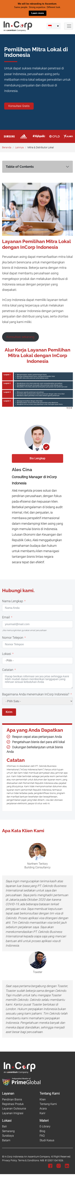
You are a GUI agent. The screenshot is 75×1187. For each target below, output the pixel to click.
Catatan (7, 669)
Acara (43, 1108)
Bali (4, 1126)
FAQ (42, 1135)
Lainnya (19, 147)
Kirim (9, 712)
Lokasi (6, 653)
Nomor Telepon (12, 637)
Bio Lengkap (37, 458)
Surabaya (8, 1135)
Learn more (37, 13)
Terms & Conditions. (28, 1160)
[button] (53, 25)
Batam (6, 1140)
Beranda (6, 147)
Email (6, 617)
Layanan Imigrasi (12, 1113)
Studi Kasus (47, 1140)
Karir (42, 1113)
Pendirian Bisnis (12, 1099)
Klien (43, 1099)
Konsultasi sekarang (20, 336)
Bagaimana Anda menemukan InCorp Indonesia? (35, 694)
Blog (42, 1131)
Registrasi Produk (13, 1104)
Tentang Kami (48, 1104)
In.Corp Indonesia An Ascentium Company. (27, 1156)
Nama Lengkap (12, 601)
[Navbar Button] (68, 25)
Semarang (8, 1131)
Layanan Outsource (14, 1108)
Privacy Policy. (9, 1160)
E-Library (45, 1126)
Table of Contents (20, 166)
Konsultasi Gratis (18, 106)
